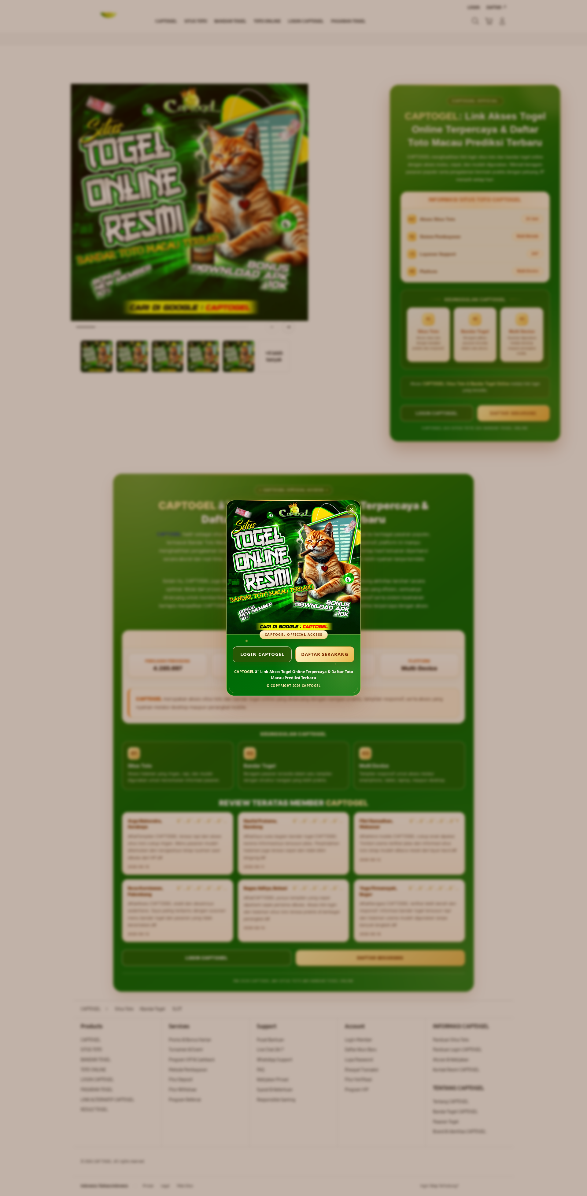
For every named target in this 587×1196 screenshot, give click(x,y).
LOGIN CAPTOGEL (262, 654)
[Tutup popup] (351, 509)
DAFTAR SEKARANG (325, 654)
